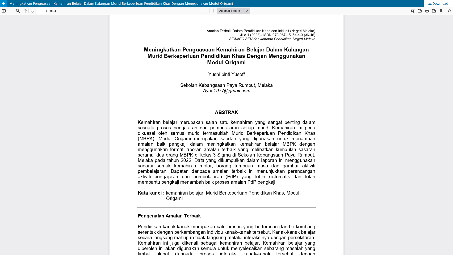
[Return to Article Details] (3, 3)
